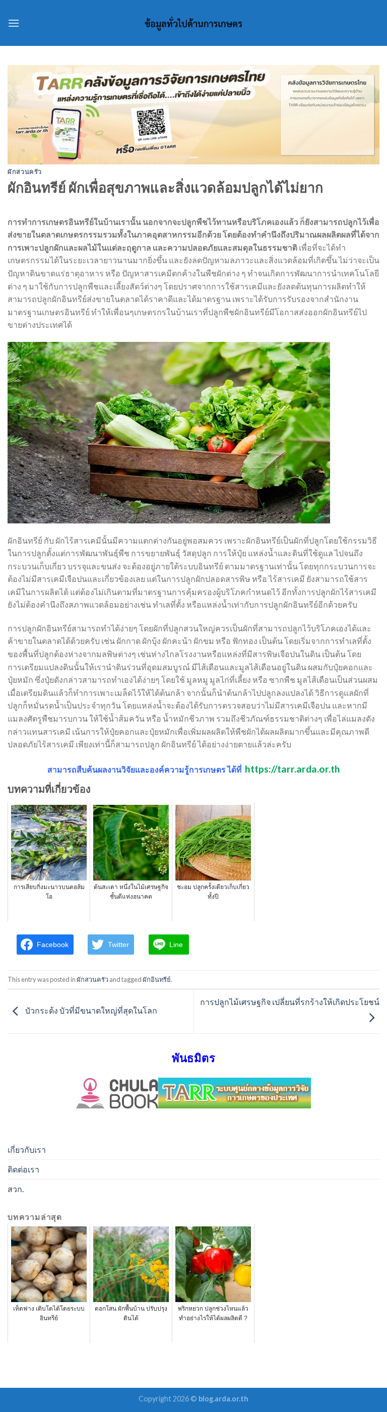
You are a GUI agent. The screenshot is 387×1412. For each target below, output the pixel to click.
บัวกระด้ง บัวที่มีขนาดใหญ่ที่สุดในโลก (90, 1010)
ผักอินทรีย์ (157, 979)
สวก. (16, 1189)
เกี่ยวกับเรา (27, 1149)
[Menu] (14, 23)
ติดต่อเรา (23, 1169)
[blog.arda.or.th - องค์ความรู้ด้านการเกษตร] (193, 23)
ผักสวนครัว (25, 171)
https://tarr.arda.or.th (292, 769)
